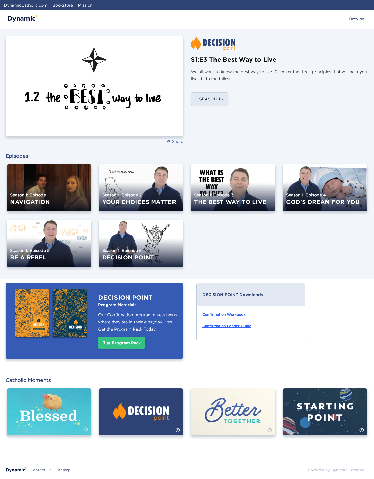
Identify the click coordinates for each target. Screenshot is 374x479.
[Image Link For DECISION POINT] (141, 246)
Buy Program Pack (121, 342)
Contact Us (41, 470)
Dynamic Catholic (347, 470)
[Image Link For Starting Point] (325, 415)
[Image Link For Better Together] (233, 415)
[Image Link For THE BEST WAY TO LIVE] (233, 191)
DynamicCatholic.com (25, 5)
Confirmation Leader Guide (226, 326)
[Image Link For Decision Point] (141, 415)
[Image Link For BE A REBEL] (49, 246)
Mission (85, 5)
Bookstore (62, 5)
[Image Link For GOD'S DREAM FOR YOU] (325, 191)
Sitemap (63, 470)
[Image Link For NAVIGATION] (49, 191)
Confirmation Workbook (224, 314)
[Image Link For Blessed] (49, 415)
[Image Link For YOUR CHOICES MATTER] (141, 191)
